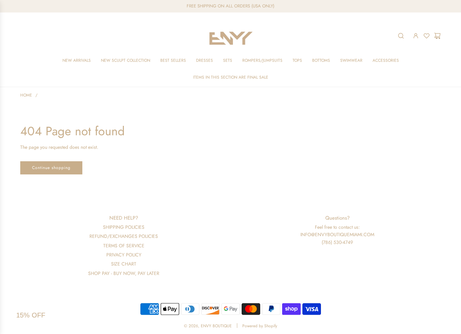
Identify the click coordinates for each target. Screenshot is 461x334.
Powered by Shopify (259, 326)
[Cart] (437, 35)
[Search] (401, 35)
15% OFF (30, 315)
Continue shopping (51, 168)
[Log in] (415, 35)
